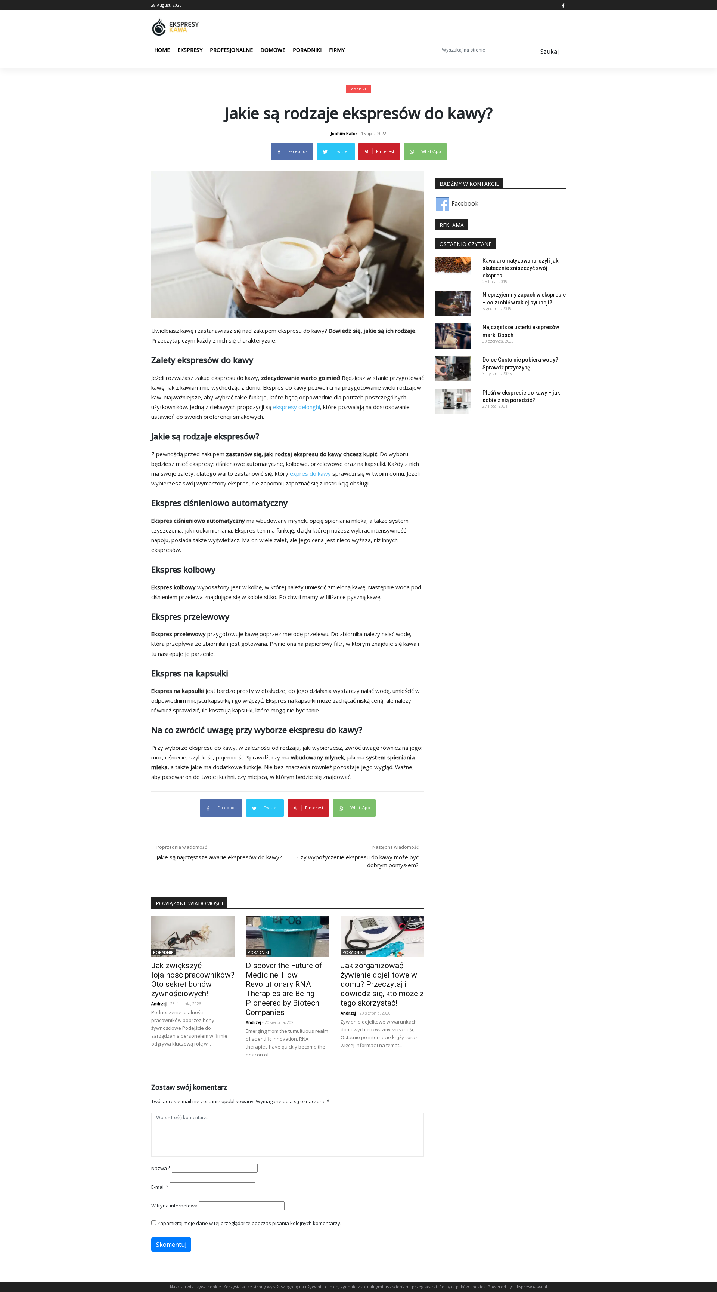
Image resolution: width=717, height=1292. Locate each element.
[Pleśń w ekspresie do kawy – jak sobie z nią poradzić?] (453, 400)
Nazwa (161, 1168)
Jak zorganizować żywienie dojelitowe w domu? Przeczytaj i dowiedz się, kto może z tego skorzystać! (382, 984)
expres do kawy (310, 473)
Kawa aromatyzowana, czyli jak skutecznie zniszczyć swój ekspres (520, 268)
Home (162, 49)
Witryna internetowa (174, 1205)
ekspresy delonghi (296, 407)
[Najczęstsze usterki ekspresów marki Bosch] (453, 335)
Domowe (272, 49)
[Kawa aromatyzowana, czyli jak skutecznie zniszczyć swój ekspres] (453, 269)
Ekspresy (189, 49)
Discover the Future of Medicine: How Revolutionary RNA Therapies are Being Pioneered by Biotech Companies (284, 989)
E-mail (159, 1187)
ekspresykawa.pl (530, 1286)
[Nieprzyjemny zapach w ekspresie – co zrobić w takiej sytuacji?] (453, 303)
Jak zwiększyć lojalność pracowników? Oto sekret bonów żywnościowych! (193, 979)
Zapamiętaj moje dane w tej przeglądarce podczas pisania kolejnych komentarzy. (249, 1223)
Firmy (337, 49)
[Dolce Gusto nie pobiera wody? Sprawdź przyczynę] (453, 368)
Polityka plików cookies (462, 1286)
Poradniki (307, 49)
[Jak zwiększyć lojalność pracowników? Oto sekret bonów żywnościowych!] (193, 936)
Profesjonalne (231, 49)
